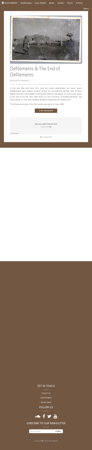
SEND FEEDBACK (46, 398)
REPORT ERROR (46, 402)
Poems (70, 3)
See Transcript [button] (46, 111)
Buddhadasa (26, 3)
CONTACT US (46, 393)
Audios (61, 3)
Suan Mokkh (40, 3)
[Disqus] (46, 289)
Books (51, 3)
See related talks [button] (46, 137)
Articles (79, 3)
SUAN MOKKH (10, 3)
